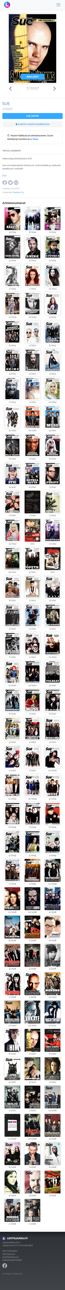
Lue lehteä (32, 116)
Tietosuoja (8, 1254)
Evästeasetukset (12, 1260)
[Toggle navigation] (58, 5)
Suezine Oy (18, 192)
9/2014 (34, 139)
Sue (4, 175)
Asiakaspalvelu (11, 1242)
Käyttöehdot (10, 1251)
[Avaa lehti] (12, 218)
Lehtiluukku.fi (17, 1238)
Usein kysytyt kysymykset (17, 1245)
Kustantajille (10, 1257)
